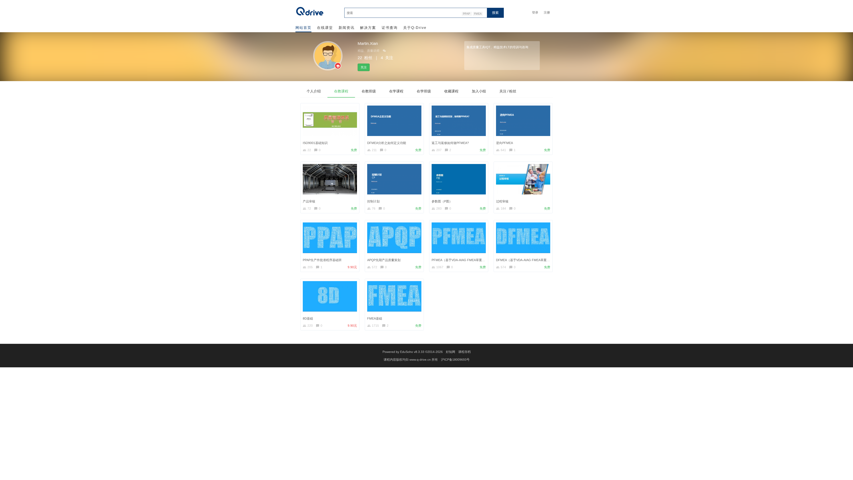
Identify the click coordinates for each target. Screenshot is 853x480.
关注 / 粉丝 (507, 91)
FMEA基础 (374, 318)
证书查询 (390, 28)
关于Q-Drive (414, 28)
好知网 (450, 352)
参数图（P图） (442, 201)
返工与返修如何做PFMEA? (450, 143)
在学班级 (424, 91)
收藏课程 (451, 91)
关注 (364, 67)
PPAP (467, 13)
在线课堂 (325, 28)
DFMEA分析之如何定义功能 (386, 143)
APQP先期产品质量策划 (384, 260)
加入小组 (479, 91)
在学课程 (396, 91)
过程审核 (502, 201)
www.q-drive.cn (420, 359)
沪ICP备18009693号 (455, 359)
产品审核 (309, 201)
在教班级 (369, 91)
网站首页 (303, 28)
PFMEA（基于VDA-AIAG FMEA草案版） (460, 260)
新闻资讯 (347, 28)
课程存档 (464, 352)
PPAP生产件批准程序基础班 (322, 260)
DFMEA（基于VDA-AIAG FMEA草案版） (524, 260)
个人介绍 (314, 91)
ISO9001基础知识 (315, 143)
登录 (535, 12)
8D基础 (308, 318)
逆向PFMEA (504, 143)
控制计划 (373, 201)
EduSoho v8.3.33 (412, 352)
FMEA (478, 13)
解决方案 (368, 28)
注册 (547, 12)
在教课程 (341, 91)
